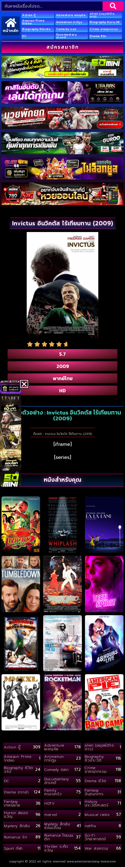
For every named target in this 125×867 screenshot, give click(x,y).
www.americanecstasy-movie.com (91, 861)
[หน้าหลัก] (11, 23)
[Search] (113, 6)
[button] (24, 383)
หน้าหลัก (11, 30)
